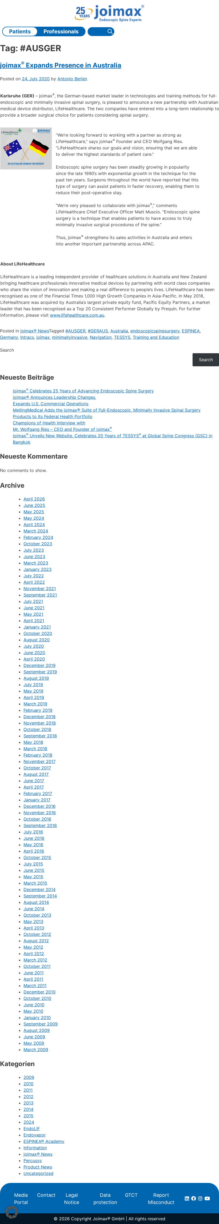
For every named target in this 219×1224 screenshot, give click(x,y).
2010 (28, 1083)
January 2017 (37, 799)
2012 (28, 1096)
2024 (29, 1122)
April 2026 (34, 499)
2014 (28, 1109)
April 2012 (34, 953)
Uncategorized (38, 1173)
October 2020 (38, 633)
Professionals (61, 31)
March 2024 (36, 531)
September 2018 (40, 735)
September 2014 (40, 896)
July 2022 (34, 575)
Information (35, 1147)
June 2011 (34, 972)
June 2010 (34, 1004)
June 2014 (34, 908)
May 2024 (34, 518)
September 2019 (40, 671)
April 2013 (34, 928)
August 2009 (37, 1030)
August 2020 (37, 639)
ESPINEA (191, 330)
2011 (28, 1090)
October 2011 (37, 966)
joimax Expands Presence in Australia (60, 65)
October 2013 (37, 915)
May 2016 (33, 844)
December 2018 (40, 716)
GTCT (131, 1195)
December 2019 (40, 665)
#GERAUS (98, 330)
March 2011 (35, 985)
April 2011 (33, 979)
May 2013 (33, 921)
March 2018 (35, 748)
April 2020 (34, 659)
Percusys (33, 1160)
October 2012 (37, 934)
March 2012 (35, 960)
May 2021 (33, 614)
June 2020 (34, 652)
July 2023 (34, 550)
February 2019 (38, 710)
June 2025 (34, 505)
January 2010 (37, 1017)
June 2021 (34, 607)
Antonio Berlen (72, 78)
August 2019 (36, 678)
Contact (46, 1195)
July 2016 (33, 831)
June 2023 (34, 556)
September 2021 (40, 595)
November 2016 (40, 812)
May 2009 (34, 1043)
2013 (28, 1103)
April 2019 (34, 697)
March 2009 (36, 1049)
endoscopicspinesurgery (154, 330)
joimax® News (34, 330)
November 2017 (40, 761)
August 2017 (36, 774)
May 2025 (34, 511)
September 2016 (40, 825)
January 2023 (38, 569)
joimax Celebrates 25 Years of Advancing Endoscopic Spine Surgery (83, 391)
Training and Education (156, 337)
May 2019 (33, 691)
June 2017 (34, 780)
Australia (119, 330)
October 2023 (38, 543)
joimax (43, 337)
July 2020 (34, 646)
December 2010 (40, 992)
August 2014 (36, 902)
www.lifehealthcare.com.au (77, 315)
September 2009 (41, 1024)
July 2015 (33, 864)
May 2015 (33, 876)
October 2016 (37, 819)
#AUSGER (75, 330)
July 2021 (33, 601)
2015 (28, 1115)
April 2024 (34, 524)
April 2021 (34, 620)
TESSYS (122, 337)
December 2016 (40, 806)
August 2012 (36, 940)
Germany (9, 337)
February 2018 (38, 755)
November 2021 (40, 588)
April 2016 (34, 851)
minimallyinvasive (69, 337)
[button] (12, 1212)
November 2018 (40, 723)
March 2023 (36, 563)
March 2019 (35, 703)
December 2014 (40, 889)
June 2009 (34, 1036)
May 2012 (33, 947)
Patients (20, 31)
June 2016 (34, 838)
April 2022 (34, 582)
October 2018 (37, 729)
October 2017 (37, 767)
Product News (38, 1167)
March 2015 (35, 883)
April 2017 (34, 787)
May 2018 (33, 742)
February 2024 (38, 537)
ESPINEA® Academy (44, 1141)
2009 (29, 1077)
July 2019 (33, 684)
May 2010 (33, 1011)
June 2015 (34, 870)
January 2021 (37, 627)
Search (7, 350)
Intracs (27, 337)
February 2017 (38, 793)
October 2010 (37, 998)
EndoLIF (32, 1128)
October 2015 (37, 857)
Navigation (101, 337)
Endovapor (35, 1135)
